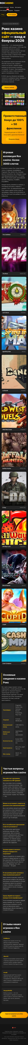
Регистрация (12, 14)
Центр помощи (4, 7)
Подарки (16, 10)
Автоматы (18, 7)
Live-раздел (3, 10)
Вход (2, 14)
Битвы (12, 7)
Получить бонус (14, 139)
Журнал (10, 10)
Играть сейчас (9, 87)
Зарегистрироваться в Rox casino (14, 1015)
